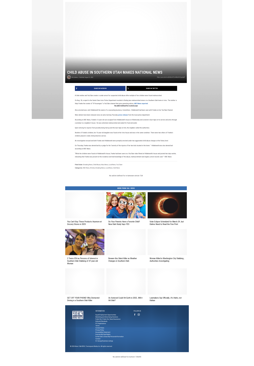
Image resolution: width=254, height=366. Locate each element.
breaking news (88, 164)
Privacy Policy (99, 330)
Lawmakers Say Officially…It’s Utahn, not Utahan (166, 299)
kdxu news (104, 164)
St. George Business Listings (104, 341)
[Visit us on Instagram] (139, 314)
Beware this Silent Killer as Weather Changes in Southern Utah (122, 259)
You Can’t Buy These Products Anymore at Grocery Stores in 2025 (84, 222)
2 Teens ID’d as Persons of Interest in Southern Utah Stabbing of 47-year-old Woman (82, 261)
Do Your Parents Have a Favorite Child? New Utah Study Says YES (124, 222)
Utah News (116, 168)
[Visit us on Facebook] (136, 314)
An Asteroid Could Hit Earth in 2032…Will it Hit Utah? (125, 299)
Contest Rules (99, 328)
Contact (97, 339)
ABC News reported (141, 103)
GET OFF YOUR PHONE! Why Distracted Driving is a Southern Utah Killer (83, 299)
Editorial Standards (101, 321)
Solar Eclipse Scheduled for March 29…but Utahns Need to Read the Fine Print (167, 222)
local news (112, 164)
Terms (97, 325)
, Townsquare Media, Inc (92, 346)
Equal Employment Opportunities (105, 315)
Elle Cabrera (75, 77)
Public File (98, 319)
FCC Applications (100, 323)
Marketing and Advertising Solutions (106, 317)
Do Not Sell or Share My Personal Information (109, 336)
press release (123, 115)
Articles (92, 168)
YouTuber (119, 164)
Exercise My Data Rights (102, 334)
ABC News (86, 168)
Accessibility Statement (102, 332)
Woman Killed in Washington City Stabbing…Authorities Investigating (167, 259)
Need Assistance (115, 319)
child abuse (97, 164)
